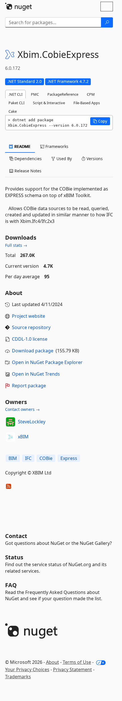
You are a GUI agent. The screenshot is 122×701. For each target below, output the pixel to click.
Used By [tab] (63, 158)
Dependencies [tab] (27, 158)
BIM (13, 458)
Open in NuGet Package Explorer (47, 362)
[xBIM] (10, 437)
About (52, 662)
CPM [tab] (91, 94)
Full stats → (16, 245)
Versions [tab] (94, 158)
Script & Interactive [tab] (49, 102)
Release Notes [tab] (27, 170)
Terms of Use (77, 662)
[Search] (107, 22)
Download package (32, 351)
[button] (100, 121)
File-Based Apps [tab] (86, 102)
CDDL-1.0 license (29, 339)
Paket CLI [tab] (16, 102)
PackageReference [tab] (62, 94)
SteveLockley (31, 421)
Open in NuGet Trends (36, 374)
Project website (28, 316)
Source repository (31, 327)
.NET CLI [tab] (15, 94)
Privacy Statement (72, 669)
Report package (29, 385)
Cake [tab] (13, 111)
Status (14, 557)
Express (68, 458)
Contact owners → (22, 409)
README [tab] (22, 146)
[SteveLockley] (10, 422)
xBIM (23, 437)
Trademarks (18, 676)
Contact (16, 536)
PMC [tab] (35, 94)
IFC (28, 458)
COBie (45, 458)
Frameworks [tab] (56, 146)
